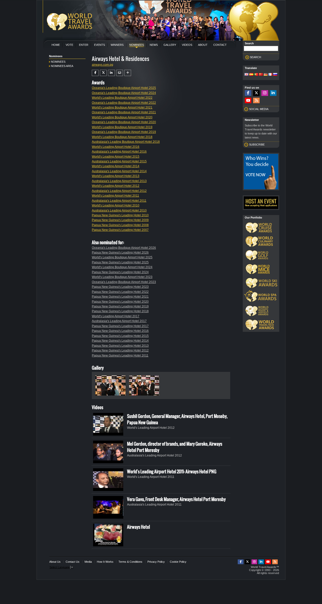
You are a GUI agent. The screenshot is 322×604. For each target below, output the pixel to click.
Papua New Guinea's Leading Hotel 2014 (120, 340)
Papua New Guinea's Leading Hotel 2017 (120, 326)
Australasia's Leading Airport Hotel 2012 (119, 191)
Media (88, 561)
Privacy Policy (156, 561)
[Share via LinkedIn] (111, 73)
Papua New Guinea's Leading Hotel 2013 (120, 345)
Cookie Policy (178, 561)
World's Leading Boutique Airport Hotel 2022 (122, 97)
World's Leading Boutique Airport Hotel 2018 (122, 137)
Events (99, 44)
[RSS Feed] (256, 100)
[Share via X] (103, 73)
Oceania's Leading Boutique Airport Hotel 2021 (124, 112)
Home (56, 44)
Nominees (136, 44)
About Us (55, 561)
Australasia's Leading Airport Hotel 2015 (119, 161)
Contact (220, 44)
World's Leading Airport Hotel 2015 (115, 156)
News (154, 44)
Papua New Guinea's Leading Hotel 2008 (120, 225)
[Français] (270, 75)
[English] (247, 75)
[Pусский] (275, 75)
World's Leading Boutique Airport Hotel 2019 (122, 127)
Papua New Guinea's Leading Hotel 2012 (120, 350)
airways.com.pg (102, 64)
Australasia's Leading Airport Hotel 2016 (119, 151)
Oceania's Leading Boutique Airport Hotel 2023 (124, 282)
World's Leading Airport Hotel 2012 (115, 186)
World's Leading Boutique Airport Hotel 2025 (122, 257)
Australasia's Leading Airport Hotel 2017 (119, 321)
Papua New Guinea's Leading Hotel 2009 (120, 220)
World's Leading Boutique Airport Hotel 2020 (122, 117)
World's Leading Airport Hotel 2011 (115, 195)
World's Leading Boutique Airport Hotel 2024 (122, 267)
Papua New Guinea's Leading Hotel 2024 (120, 272)
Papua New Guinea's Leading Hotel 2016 (120, 331)
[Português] (256, 75)
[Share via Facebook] (95, 73)
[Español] (251, 75)
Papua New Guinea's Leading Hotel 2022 (120, 292)
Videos (187, 44)
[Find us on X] (256, 93)
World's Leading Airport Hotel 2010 (115, 205)
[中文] (261, 75)
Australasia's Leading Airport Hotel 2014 (119, 171)
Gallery (170, 44)
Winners (117, 44)
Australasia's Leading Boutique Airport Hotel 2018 (126, 142)
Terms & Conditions (130, 561)
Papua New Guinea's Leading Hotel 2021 (120, 296)
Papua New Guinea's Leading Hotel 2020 (120, 301)
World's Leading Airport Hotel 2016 (115, 147)
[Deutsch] (266, 75)
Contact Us (72, 561)
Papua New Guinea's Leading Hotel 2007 (120, 230)
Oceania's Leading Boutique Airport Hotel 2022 (124, 102)
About (203, 44)
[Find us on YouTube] (248, 100)
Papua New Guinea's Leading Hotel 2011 (120, 355)
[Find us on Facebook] (248, 93)
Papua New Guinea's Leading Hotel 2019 (120, 306)
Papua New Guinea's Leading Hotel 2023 (120, 287)
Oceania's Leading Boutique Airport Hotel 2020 (124, 122)
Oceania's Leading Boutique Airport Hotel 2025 (124, 88)
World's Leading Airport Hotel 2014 (115, 166)
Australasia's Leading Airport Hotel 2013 (119, 181)
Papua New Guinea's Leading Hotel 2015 (120, 336)
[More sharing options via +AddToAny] (128, 73)
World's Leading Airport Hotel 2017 (115, 316)
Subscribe (257, 144)
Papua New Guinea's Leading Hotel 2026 (120, 252)
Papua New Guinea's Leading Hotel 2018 (120, 311)
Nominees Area (62, 65)
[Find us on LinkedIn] (273, 93)
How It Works (105, 561)
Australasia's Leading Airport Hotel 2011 (119, 200)
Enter (83, 44)
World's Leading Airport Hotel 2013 (115, 176)
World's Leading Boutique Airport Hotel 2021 (122, 107)
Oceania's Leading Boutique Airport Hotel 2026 (124, 248)
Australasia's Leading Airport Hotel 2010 (119, 210)
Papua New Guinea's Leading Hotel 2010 (120, 215)
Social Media (258, 109)
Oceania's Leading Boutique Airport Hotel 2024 (124, 93)
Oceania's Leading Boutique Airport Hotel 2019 (124, 132)
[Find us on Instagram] (264, 93)
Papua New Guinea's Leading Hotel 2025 (120, 262)
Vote (69, 44)
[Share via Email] (119, 73)
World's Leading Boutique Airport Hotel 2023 (122, 277)
